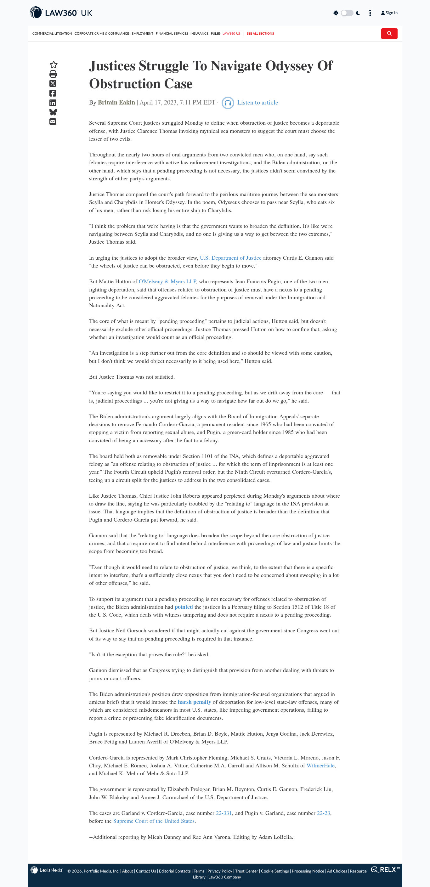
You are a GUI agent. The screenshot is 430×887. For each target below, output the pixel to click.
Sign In (392, 13)
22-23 (323, 812)
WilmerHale (321, 765)
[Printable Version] (53, 74)
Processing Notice (308, 871)
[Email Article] (53, 122)
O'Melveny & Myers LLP (167, 281)
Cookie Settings (275, 871)
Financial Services (172, 33)
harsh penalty (194, 702)
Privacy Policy (219, 871)
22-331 (224, 812)
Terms (199, 871)
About (127, 871)
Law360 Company (224, 877)
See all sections (260, 33)
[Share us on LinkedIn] (53, 103)
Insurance (199, 33)
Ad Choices (337, 871)
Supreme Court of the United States (154, 820)
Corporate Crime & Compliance (102, 33)
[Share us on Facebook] (53, 93)
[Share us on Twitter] (53, 84)
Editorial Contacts (175, 871)
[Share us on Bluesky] (53, 112)
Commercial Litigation (52, 33)
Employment (142, 33)
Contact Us (146, 871)
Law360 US (231, 33)
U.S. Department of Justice (231, 257)
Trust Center (246, 871)
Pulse (215, 33)
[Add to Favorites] (53, 65)
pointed (184, 606)
